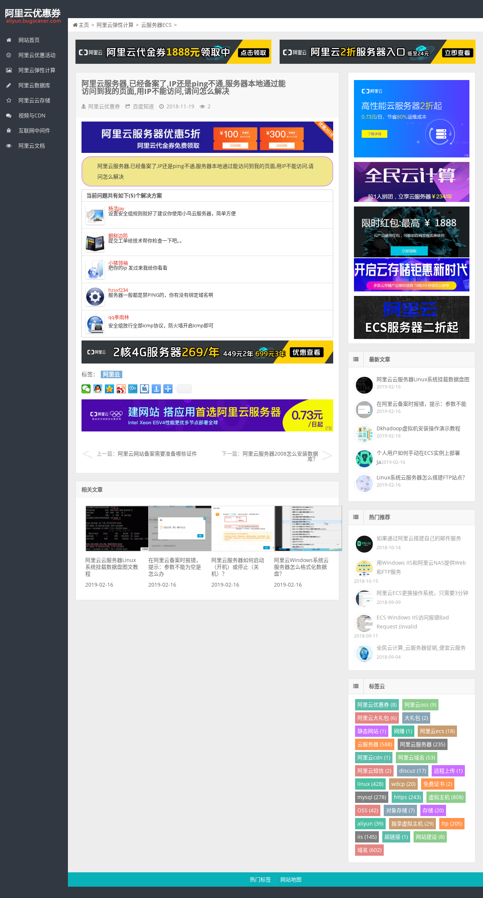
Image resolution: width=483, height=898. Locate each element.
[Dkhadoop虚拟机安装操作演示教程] (363, 433)
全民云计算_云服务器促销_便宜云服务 (421, 647)
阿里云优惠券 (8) (377, 704)
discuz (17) (412, 770)
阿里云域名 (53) (416, 757)
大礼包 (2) (416, 717)
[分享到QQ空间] (109, 388)
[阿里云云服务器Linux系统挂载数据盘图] (363, 384)
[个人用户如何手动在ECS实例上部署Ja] (363, 457)
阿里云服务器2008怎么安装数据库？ (280, 456)
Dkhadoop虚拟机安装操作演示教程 (418, 428)
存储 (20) (433, 810)
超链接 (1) (396, 836)
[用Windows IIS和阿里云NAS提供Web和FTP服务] (363, 567)
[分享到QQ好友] (98, 388)
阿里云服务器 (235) (422, 744)
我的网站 (34, 17)
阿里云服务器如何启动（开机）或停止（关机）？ (237, 566)
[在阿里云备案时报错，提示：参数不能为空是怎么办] (182, 549)
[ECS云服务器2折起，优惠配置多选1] (207, 429)
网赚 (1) (403, 731)
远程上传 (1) (448, 770)
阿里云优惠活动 (36, 55)
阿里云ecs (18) (437, 731)
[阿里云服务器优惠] (207, 361)
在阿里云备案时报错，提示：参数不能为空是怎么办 (174, 566)
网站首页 (28, 39)
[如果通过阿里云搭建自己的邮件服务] (363, 543)
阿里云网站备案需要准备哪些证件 (157, 453)
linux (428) (370, 783)
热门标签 (260, 879)
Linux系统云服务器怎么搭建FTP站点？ (422, 477)
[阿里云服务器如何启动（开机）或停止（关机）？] (245, 549)
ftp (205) (451, 823)
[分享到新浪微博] (121, 388)
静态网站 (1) (371, 731)
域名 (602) (369, 849)
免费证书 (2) (437, 783)
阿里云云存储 (33, 100)
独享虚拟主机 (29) (412, 823)
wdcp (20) (403, 783)
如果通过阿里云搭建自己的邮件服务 (419, 538)
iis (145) (367, 836)
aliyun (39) (370, 823)
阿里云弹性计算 (36, 70)
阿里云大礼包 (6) (377, 717)
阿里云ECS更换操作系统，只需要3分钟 (422, 592)
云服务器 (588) (374, 744)
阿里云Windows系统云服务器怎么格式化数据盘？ (301, 566)
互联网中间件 (33, 130)
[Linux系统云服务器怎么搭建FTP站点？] (363, 482)
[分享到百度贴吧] (144, 388)
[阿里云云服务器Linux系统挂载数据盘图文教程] (119, 549)
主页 (83, 24)
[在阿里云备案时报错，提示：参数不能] (363, 408)
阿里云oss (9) (420, 704)
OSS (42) (367, 810)
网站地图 (290, 879)
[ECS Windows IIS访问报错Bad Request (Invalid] (363, 622)
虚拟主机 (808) (446, 797)
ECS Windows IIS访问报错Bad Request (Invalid (413, 622)
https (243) (407, 797)
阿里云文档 (31, 145)
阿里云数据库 (33, 85)
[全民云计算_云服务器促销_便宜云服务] (363, 652)
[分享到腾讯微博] (133, 388)
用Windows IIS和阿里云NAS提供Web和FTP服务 (421, 567)
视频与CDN (31, 115)
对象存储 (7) (400, 810)
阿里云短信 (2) (374, 770)
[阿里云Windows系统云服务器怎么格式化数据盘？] (308, 549)
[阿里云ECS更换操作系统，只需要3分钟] (363, 597)
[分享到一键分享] (156, 388)
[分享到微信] (86, 388)
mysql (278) (371, 797)
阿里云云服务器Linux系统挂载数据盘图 (423, 379)
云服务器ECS (156, 24)
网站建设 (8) (430, 836)
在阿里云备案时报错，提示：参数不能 (421, 403)
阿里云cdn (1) (373, 757)
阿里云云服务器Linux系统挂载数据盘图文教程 (111, 566)
